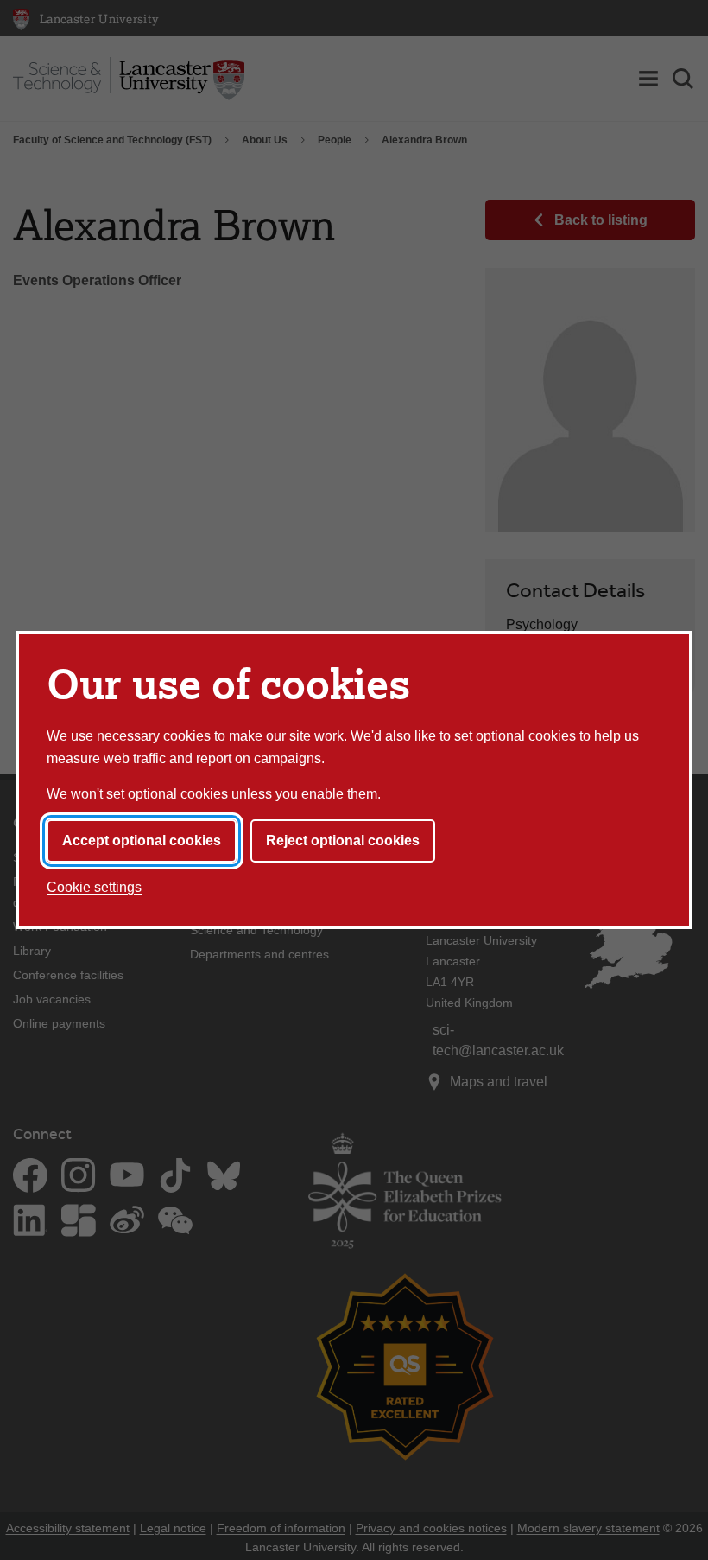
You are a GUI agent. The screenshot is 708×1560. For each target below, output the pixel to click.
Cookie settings (94, 887)
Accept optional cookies (141, 840)
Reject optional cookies (343, 840)
